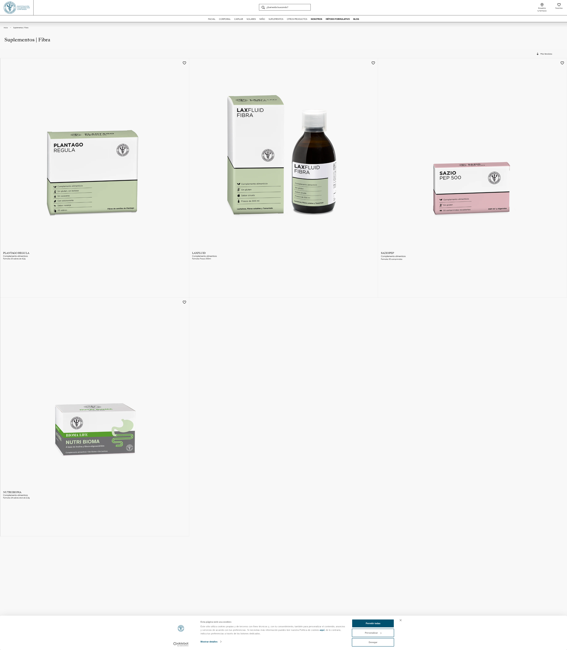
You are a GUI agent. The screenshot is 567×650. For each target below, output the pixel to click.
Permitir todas (373, 623)
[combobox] (285, 7)
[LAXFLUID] (283, 152)
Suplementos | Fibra (20, 28)
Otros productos (297, 19)
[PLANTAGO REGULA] (94, 152)
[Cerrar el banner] (401, 620)
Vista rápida (94, 269)
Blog (356, 19)
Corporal (225, 19)
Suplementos (276, 19)
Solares (251, 19)
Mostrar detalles (209, 641)
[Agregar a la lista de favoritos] (184, 63)
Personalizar (371, 633)
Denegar (373, 642)
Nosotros (316, 19)
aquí (322, 630)
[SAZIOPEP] (472, 152)
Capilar (238, 19)
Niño (262, 19)
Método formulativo (338, 19)
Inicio (6, 28)
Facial (211, 19)
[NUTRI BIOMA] (94, 392)
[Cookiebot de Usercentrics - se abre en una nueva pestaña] (181, 644)
